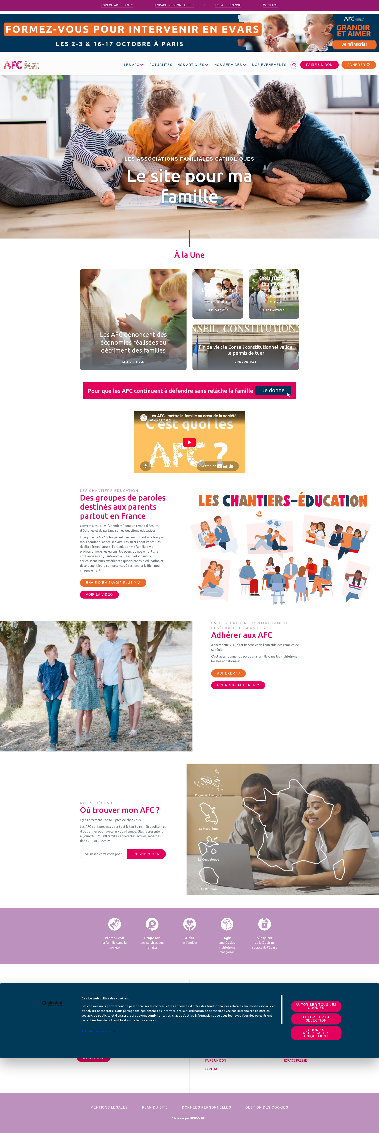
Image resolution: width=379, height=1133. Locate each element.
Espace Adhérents (117, 5)
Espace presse (228, 5)
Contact (270, 5)
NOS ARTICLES (191, 64)
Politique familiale (155, 324)
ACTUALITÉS (161, 64)
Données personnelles (206, 1107)
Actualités (236, 338)
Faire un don (319, 64)
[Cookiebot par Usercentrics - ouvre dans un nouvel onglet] (52, 1004)
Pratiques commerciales (116, 324)
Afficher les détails (96, 1031)
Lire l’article (133, 361)
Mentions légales (109, 1107)
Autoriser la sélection (316, 1019)
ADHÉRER (226, 673)
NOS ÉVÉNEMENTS (269, 64)
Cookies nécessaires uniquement (316, 1033)
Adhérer (357, 64)
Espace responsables (174, 5)
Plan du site (155, 1107)
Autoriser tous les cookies (316, 1006)
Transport (206, 280)
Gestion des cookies (266, 1107)
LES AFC (131, 64)
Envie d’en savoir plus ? (111, 582)
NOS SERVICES (228, 64)
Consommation (209, 274)
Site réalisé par (181, 1118)
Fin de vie (257, 338)
